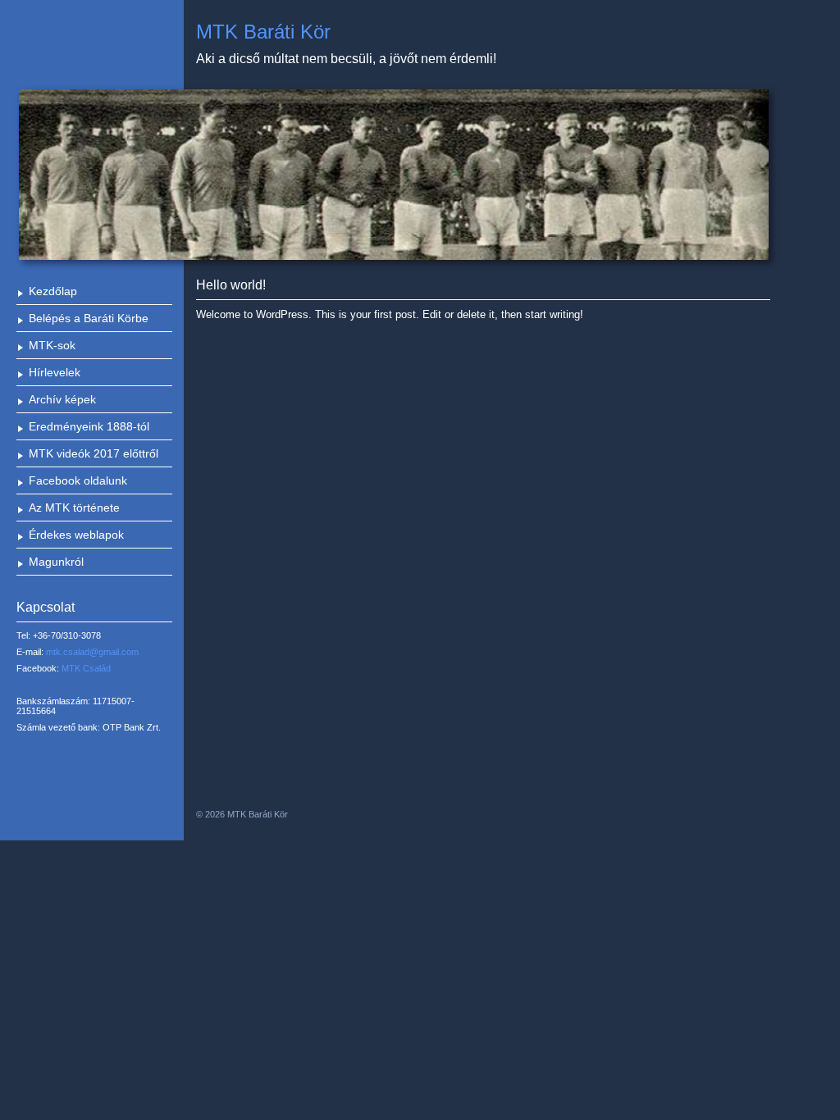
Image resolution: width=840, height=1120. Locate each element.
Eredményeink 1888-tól (89, 426)
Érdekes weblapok (76, 534)
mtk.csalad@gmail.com (92, 652)
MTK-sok (52, 345)
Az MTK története (74, 507)
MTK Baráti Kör (263, 31)
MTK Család (86, 668)
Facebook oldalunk (78, 480)
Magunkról (56, 561)
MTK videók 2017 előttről (93, 453)
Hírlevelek (54, 372)
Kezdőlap (53, 291)
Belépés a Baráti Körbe (88, 318)
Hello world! (231, 285)
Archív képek (62, 399)
